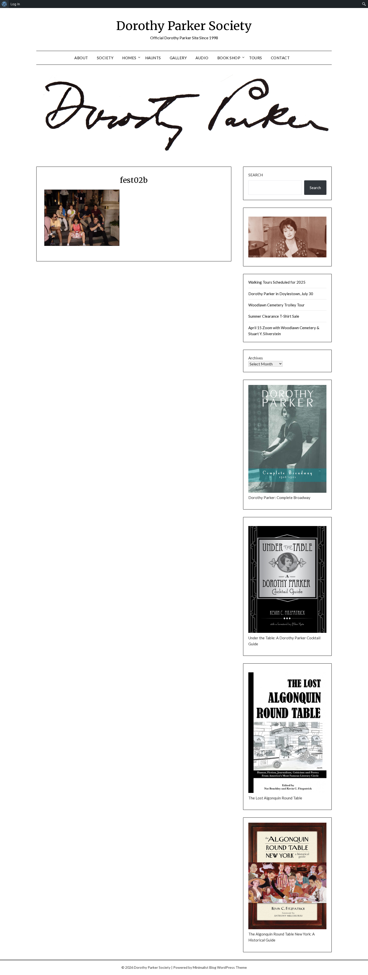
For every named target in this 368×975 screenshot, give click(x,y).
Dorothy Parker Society (184, 25)
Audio (202, 58)
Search (255, 175)
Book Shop (229, 58)
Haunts (153, 58)
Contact (280, 58)
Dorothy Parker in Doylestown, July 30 (280, 293)
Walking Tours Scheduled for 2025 (276, 282)
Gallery (178, 58)
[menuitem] (4, 4)
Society (105, 58)
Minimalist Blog (204, 967)
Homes (129, 58)
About (81, 58)
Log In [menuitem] (15, 4)
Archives (255, 358)
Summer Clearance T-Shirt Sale (273, 316)
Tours (255, 58)
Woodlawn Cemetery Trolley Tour (276, 305)
